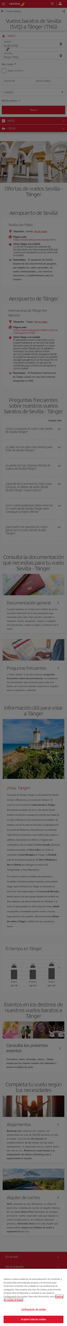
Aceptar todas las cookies (33, 1319)
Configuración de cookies (33, 1309)
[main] (33, 1297)
